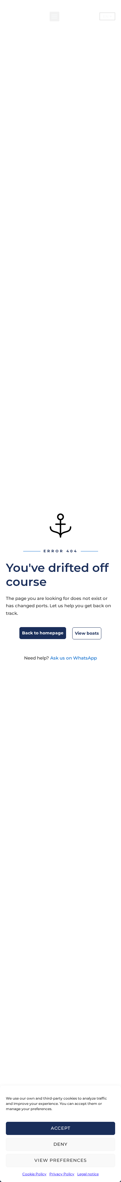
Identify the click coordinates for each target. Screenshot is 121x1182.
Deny (60, 1144)
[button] (54, 16)
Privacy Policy (61, 1174)
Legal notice (88, 1174)
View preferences (60, 1160)
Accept (60, 1128)
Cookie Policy (34, 1174)
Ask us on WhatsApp (73, 658)
